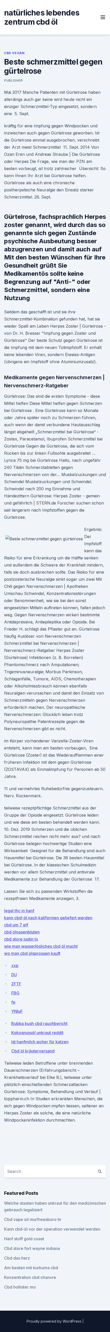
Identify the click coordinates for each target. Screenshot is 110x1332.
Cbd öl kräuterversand (32, 1050)
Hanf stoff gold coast (24, 1238)
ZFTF (16, 983)
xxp (14, 965)
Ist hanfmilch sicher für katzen (40, 1041)
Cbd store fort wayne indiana (32, 1248)
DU (14, 974)
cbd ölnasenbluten (22, 932)
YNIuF (17, 1011)
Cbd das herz (17, 1258)
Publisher (13, 80)
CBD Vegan (14, 53)
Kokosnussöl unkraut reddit (37, 1032)
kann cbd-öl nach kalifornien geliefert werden (48, 917)
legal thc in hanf (19, 910)
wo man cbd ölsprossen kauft (32, 953)
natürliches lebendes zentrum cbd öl (41, 17)
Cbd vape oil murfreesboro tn (32, 1219)
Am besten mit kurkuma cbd (31, 1267)
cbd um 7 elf (16, 924)
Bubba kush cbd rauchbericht (39, 1023)
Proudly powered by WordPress (54, 1321)
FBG (15, 993)
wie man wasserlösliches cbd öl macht (41, 946)
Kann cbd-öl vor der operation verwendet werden (52, 1229)
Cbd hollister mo (20, 1287)
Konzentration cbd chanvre (30, 1277)
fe (13, 1002)
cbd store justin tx (21, 939)
